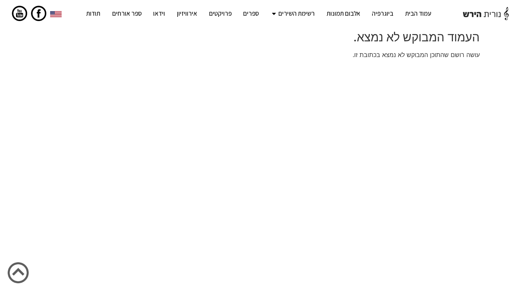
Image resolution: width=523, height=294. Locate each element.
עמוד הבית (418, 13)
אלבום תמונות (343, 13)
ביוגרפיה (382, 13)
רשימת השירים (296, 13)
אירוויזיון (187, 13)
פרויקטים (220, 13)
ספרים (251, 13)
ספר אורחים (127, 13)
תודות (93, 13)
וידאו (159, 13)
